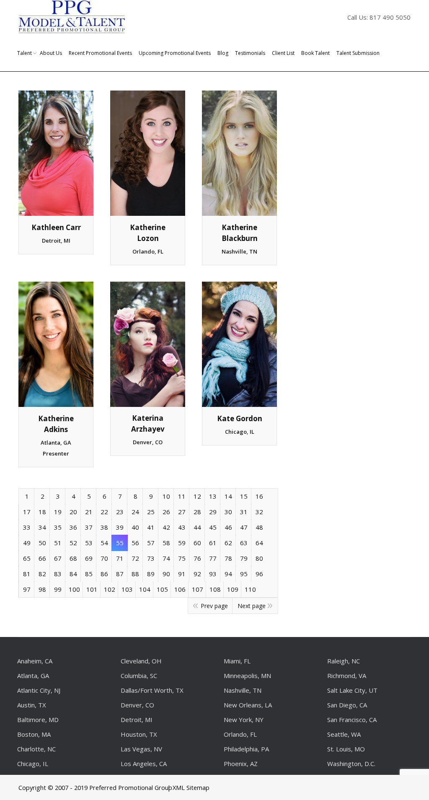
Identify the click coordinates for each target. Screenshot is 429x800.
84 (73, 574)
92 (197, 574)
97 (27, 589)
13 (213, 496)
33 (27, 527)
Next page (252, 606)
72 (135, 558)
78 (228, 558)
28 (197, 511)
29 (213, 511)
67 (58, 558)
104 (144, 589)
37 (89, 527)
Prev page (214, 606)
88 (135, 574)
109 (232, 589)
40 (135, 527)
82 (42, 574)
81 (27, 574)
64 (259, 543)
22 (104, 511)
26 (166, 511)
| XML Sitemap (188, 787)
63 (244, 543)
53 (89, 543)
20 (73, 511)
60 (197, 543)
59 (182, 543)
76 (197, 558)
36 (73, 527)
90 (166, 574)
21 (89, 511)
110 (250, 589)
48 (259, 527)
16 (259, 496)
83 (58, 574)
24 (135, 511)
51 (58, 543)
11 (182, 496)
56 (135, 543)
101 (92, 589)
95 (244, 574)
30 (228, 511)
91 (182, 574)
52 (73, 543)
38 (104, 527)
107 (197, 589)
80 (259, 558)
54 (104, 543)
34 (42, 527)
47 (244, 527)
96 (259, 574)
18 (42, 511)
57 (151, 543)
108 (215, 589)
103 (127, 589)
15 (244, 496)
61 (213, 543)
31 (244, 511)
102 (109, 589)
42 (166, 527)
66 (42, 558)
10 (166, 496)
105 (162, 589)
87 (120, 574)
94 (228, 574)
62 (228, 543)
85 (89, 574)
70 (104, 558)
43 (182, 527)
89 (151, 574)
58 (166, 543)
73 (151, 558)
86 (104, 574)
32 (259, 511)
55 (120, 543)
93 (213, 574)
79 (244, 558)
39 (120, 527)
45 (213, 527)
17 (27, 511)
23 (120, 511)
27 (182, 511)
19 (58, 511)
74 (166, 558)
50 (42, 543)
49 (27, 543)
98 (42, 589)
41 (151, 527)
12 (197, 496)
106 (180, 589)
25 (151, 511)
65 (27, 558)
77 (213, 558)
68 (73, 558)
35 (58, 527)
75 (182, 558)
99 (58, 589)
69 (89, 558)
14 (228, 496)
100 (74, 589)
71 (120, 558)
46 (228, 527)
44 (197, 527)
